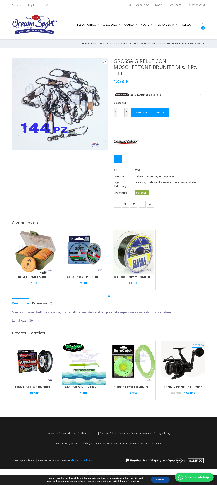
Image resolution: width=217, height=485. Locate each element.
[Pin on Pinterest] (133, 204)
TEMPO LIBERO (165, 24)
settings (137, 481)
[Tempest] (126, 142)
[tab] (20, 303)
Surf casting (120, 186)
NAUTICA (129, 24)
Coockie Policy (108, 433)
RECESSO (186, 24)
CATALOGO (142, 5)
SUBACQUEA (110, 24)
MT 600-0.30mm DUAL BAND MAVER (141, 277)
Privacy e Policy (162, 433)
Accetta (160, 479)
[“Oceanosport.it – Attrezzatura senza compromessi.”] (35, 34)
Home (85, 43)
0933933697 (198, 5)
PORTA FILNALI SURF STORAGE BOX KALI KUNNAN (53, 277)
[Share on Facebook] (117, 204)
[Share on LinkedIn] (150, 204)
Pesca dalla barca (190, 182)
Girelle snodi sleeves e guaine (163, 182)
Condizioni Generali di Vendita (135, 433)
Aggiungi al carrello (150, 112)
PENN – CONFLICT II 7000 (183, 387)
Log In (31, 5)
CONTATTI (176, 5)
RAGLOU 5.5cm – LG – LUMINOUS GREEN (95, 387)
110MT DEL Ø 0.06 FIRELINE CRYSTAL (43, 387)
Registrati (17, 5)
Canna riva (139, 182)
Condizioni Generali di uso (61, 433)
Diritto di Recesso (87, 433)
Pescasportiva (98, 43)
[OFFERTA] (183, 383)
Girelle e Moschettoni (120, 43)
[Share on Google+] (142, 204)
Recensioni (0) (42, 303)
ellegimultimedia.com (82, 460)
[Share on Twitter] (125, 204)
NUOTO (145, 24)
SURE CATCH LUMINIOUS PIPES (138, 387)
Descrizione (20, 303)
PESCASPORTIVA (86, 24)
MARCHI (159, 5)
